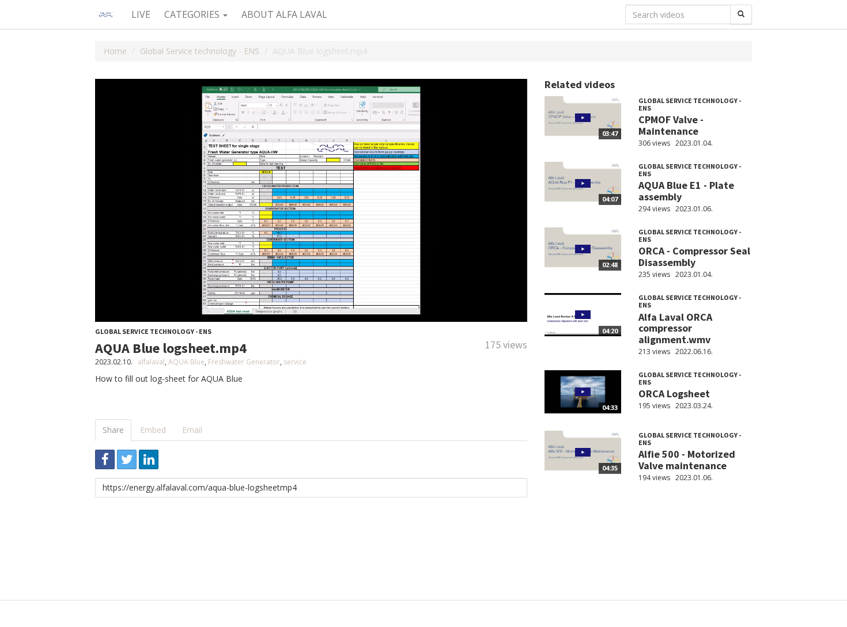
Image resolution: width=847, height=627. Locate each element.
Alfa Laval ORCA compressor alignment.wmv (675, 328)
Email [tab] (192, 429)
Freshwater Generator (244, 362)
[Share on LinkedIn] (148, 459)
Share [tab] (113, 429)
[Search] (741, 14)
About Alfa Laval (284, 14)
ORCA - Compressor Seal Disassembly (694, 256)
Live (140, 14)
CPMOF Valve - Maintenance (671, 125)
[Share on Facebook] (105, 459)
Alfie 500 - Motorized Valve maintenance (686, 459)
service (295, 362)
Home (115, 50)
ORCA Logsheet (674, 393)
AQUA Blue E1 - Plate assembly (686, 190)
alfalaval (151, 362)
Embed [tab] (153, 429)
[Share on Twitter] (127, 459)
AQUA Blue (186, 362)
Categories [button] (193, 14)
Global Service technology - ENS (199, 50)
